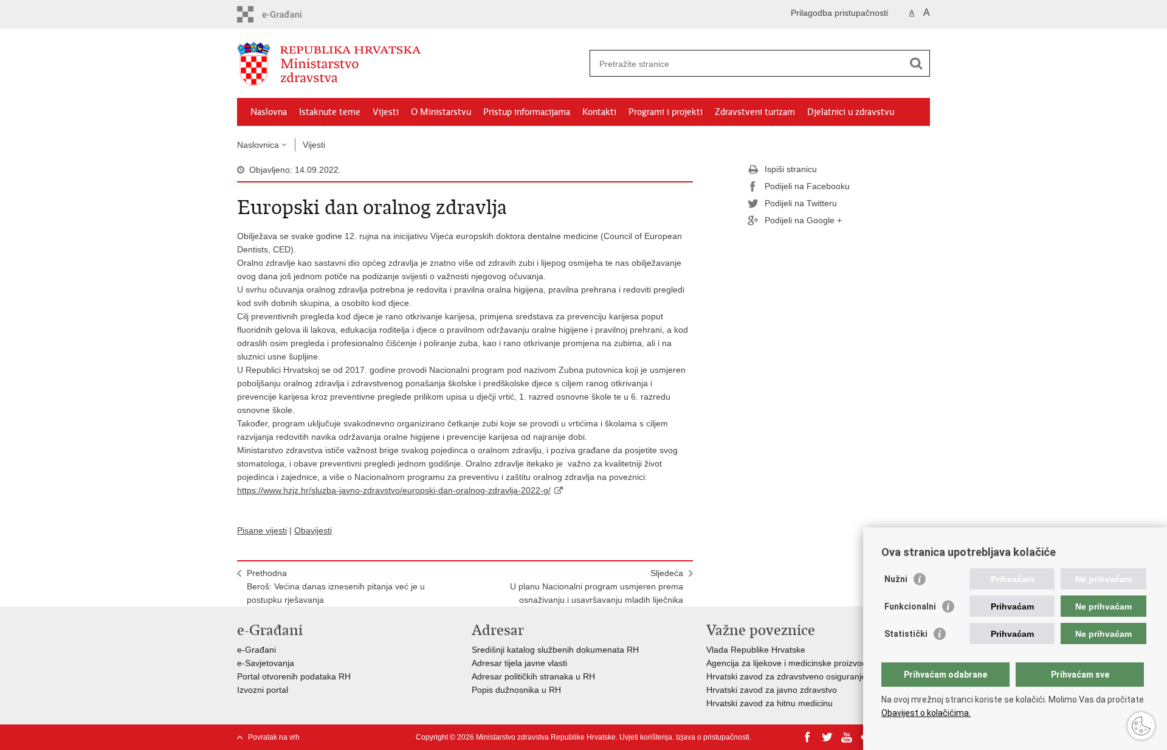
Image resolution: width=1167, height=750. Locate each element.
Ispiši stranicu (791, 169)
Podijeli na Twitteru (801, 203)
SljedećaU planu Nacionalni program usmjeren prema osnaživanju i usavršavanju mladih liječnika (596, 586)
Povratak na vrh (274, 737)
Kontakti (599, 111)
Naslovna (268, 111)
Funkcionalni (910, 606)
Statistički (906, 634)
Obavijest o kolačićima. (926, 713)
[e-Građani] (289, 14)
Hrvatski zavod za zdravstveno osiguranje (786, 676)
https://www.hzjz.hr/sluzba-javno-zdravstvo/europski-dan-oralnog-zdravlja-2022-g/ (394, 490)
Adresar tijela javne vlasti (519, 663)
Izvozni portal (262, 690)
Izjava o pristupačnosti (712, 737)
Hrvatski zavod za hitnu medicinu (769, 703)
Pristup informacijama (526, 111)
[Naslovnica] (410, 64)
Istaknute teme (329, 111)
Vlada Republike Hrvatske (755, 650)
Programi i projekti (665, 111)
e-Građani (256, 650)
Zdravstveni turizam (755, 111)
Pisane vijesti (262, 530)
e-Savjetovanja (265, 663)
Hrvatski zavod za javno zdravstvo (771, 690)
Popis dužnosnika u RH (516, 690)
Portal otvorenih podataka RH (294, 676)
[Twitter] (827, 737)
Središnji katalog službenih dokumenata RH (555, 650)
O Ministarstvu (441, 111)
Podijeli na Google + (803, 220)
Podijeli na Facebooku (807, 186)
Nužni (895, 579)
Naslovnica (258, 145)
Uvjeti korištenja (645, 737)
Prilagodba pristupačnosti (839, 13)
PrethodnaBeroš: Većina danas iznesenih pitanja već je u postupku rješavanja (336, 586)
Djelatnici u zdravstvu (850, 111)
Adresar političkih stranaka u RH (533, 676)
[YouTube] (846, 737)
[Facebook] (807, 737)
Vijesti (386, 111)
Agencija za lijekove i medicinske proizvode (789, 663)
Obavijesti (313, 530)
